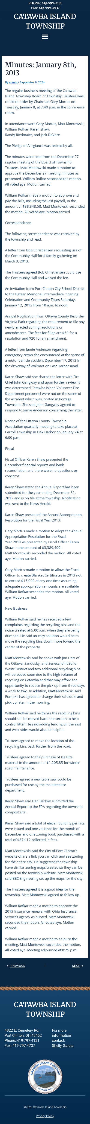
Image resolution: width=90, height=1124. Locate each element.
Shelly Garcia (62, 1046)
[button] (45, 37)
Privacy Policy (45, 1116)
